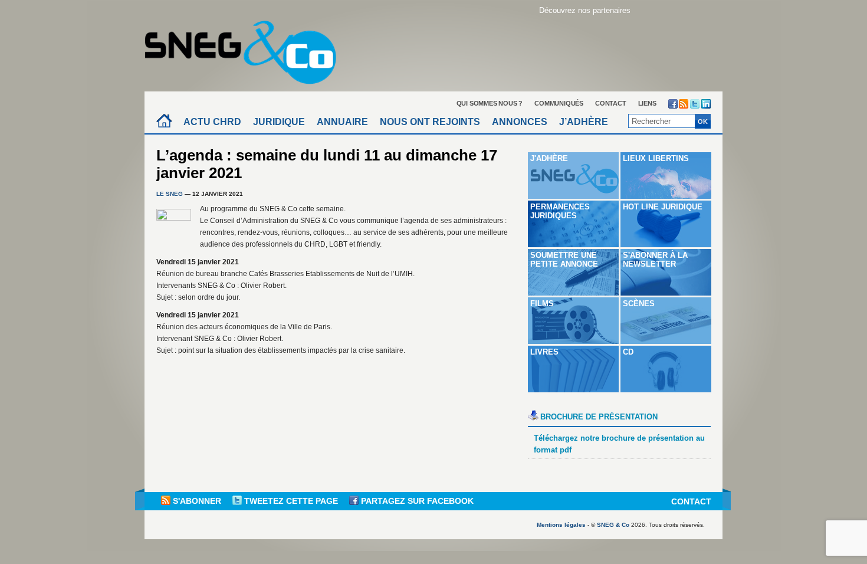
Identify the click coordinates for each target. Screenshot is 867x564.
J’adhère (583, 122)
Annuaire (342, 122)
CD (628, 351)
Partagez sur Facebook (416, 501)
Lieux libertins (656, 158)
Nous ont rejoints (430, 122)
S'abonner (197, 501)
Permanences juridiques (560, 211)
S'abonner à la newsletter (655, 259)
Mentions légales (561, 525)
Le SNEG (169, 194)
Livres (544, 351)
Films (542, 303)
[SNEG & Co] (248, 48)
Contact (610, 103)
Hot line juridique (662, 206)
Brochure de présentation (599, 416)
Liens (647, 103)
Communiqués (558, 103)
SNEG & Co (613, 525)
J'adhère (549, 158)
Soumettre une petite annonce (564, 259)
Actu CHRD (212, 122)
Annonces (519, 122)
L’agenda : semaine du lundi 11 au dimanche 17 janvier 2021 (326, 164)
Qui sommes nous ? (490, 103)
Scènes (639, 303)
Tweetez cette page (291, 501)
